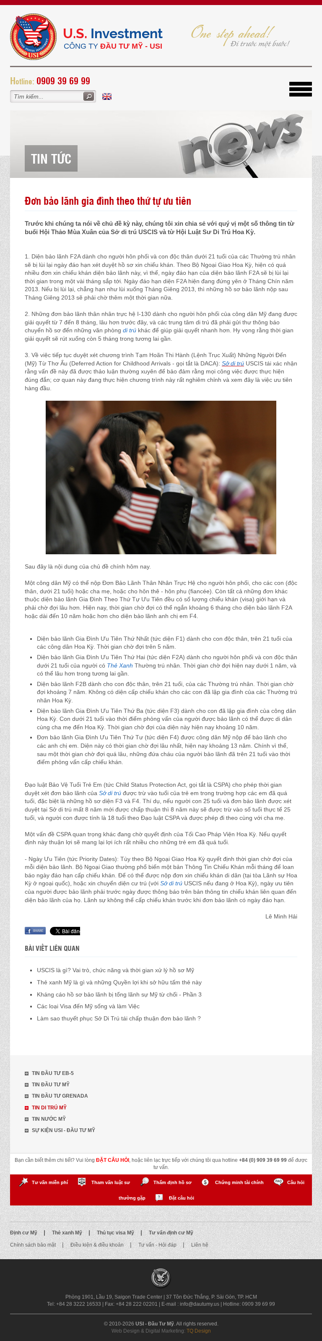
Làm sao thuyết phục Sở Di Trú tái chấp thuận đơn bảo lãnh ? (119, 1018)
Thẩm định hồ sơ (172, 1182)
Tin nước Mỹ (49, 1119)
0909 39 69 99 (63, 80)
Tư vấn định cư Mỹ (171, 1233)
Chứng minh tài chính (239, 1182)
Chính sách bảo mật (33, 1245)
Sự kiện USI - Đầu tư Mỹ (63, 1130)
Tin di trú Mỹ (49, 1108)
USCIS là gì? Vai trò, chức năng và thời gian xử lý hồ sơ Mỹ (115, 970)
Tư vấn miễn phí (50, 1182)
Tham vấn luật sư (110, 1182)
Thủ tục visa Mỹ (116, 1233)
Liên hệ (199, 1245)
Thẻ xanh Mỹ (67, 1233)
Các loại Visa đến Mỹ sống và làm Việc (88, 1006)
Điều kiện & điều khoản (97, 1245)
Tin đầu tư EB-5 (53, 1073)
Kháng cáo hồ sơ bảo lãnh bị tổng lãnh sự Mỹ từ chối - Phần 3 (119, 994)
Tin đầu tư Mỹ (51, 1085)
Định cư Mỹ (24, 1233)
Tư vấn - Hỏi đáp (158, 1245)
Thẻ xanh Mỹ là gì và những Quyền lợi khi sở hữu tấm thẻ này (119, 982)
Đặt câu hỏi (181, 1197)
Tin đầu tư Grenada (60, 1096)
